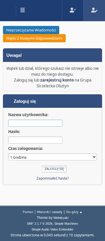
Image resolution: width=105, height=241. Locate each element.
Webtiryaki (60, 217)
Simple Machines (66, 223)
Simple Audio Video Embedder (53, 229)
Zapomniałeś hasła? (52, 178)
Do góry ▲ (74, 212)
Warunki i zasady (49, 212)
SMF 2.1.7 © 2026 (39, 223)
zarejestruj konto (57, 80)
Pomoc (28, 212)
